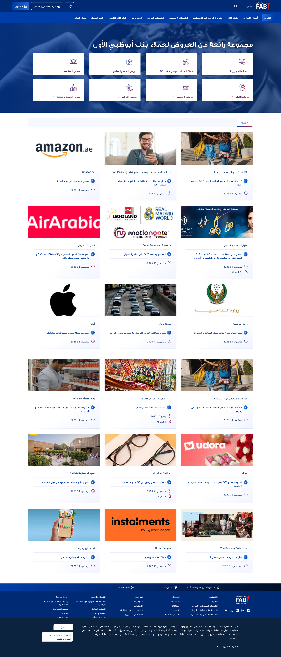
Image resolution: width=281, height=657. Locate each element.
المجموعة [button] (137, 17)
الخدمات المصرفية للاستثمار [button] (208, 17)
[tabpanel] (140, 243)
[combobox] (247, 6)
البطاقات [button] (175, 605)
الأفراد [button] (267, 17)
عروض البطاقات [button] (60, 608)
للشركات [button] (233, 17)
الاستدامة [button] (138, 605)
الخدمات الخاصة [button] (155, 17)
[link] (69, 6)
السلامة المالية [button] (99, 608)
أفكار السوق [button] (97, 17)
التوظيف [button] (138, 601)
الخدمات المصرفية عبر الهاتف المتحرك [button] (91, 603)
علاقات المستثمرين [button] (134, 614)
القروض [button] (176, 610)
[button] (262, 6)
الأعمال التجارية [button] (251, 17)
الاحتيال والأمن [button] (98, 617)
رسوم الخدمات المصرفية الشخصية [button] (56, 603)
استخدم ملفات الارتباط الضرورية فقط (60, 636)
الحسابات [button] (175, 601)
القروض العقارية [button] (172, 614)
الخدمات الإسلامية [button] (178, 17)
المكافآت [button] (64, 613)
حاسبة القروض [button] (61, 617)
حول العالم (80, 17)
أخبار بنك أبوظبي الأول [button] (131, 610)
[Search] (236, 6)
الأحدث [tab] (244, 122)
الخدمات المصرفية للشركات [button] (204, 610)
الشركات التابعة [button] (117, 17)
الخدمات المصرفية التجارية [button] (205, 605)
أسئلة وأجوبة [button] (99, 613)
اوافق (63, 627)
